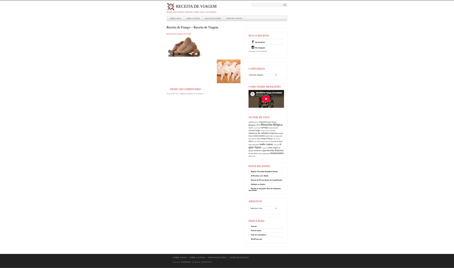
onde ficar (276, 144)
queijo (251, 151)
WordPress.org (256, 239)
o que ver (265, 148)
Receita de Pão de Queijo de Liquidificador (266, 180)
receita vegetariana (264, 153)
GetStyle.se (206, 262)
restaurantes (277, 153)
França (269, 138)
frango (263, 138)
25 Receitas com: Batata (259, 176)
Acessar (254, 226)
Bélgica (278, 124)
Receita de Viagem (196, 6)
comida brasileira (259, 136)
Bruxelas (267, 124)
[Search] (285, 4)
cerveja (264, 127)
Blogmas (273, 122)
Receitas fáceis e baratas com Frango (179, 34)
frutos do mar (276, 138)
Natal (250, 144)
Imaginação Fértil (213, 18)
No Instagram (260, 48)
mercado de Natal (276, 141)
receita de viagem (260, 150)
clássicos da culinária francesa (263, 133)
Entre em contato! (234, 18)
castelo (251, 128)
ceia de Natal (256, 128)
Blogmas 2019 (255, 125)
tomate (253, 156)
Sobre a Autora (193, 18)
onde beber (255, 144)
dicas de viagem (256, 139)
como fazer (269, 136)
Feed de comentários (258, 235)
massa (262, 141)
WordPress (186, 262)
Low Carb (256, 141)
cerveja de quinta (265, 130)
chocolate (272, 130)
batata (269, 122)
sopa (250, 156)
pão (279, 148)
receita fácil (253, 153)
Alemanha (263, 122)
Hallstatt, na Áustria (258, 184)
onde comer (266, 144)
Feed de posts (256, 230)
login (182, 93)
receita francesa (275, 150)
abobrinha (251, 122)
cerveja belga (254, 130)
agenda (256, 122)
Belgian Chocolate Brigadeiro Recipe (264, 171)
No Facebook (260, 42)
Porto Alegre (273, 148)
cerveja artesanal (273, 128)
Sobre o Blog (175, 18)
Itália (251, 141)
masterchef (267, 141)
